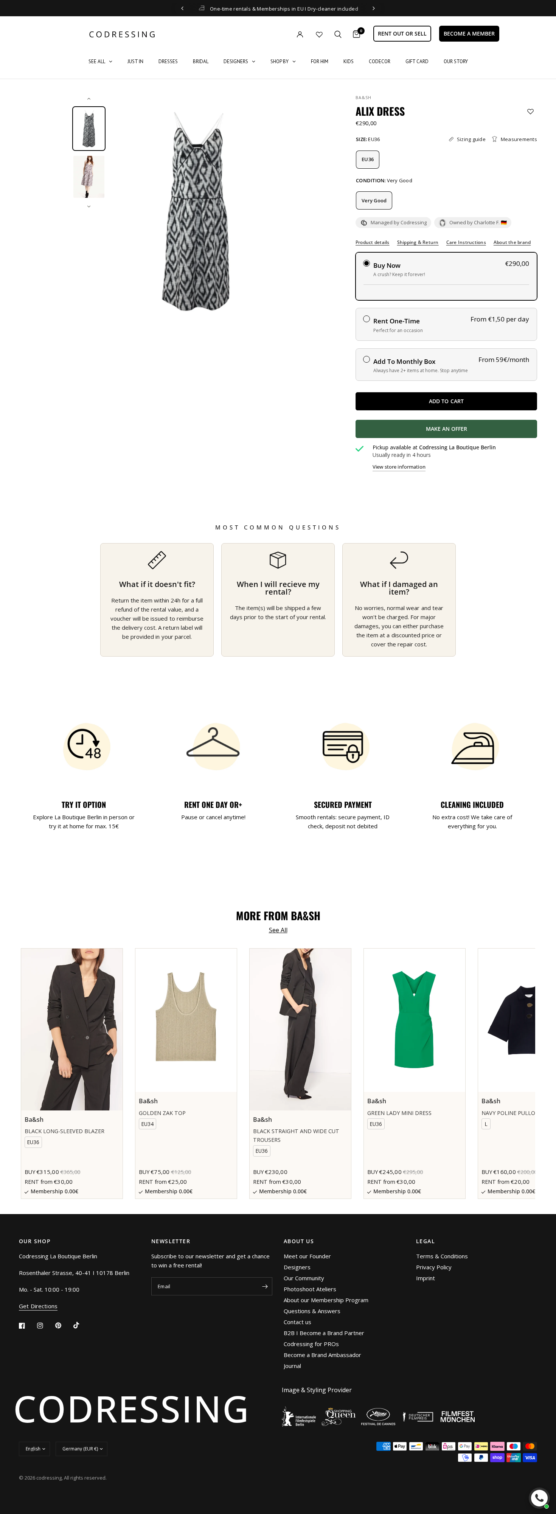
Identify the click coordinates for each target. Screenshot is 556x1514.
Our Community (304, 1278)
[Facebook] (27, 1325)
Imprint (425, 1278)
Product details (373, 242)
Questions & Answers (312, 1311)
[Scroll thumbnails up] (88, 98)
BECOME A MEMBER (469, 33)
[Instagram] (45, 1325)
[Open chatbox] (539, 1498)
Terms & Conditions (442, 1256)
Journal (292, 1366)
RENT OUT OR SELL (402, 33)
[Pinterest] (63, 1325)
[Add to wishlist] (530, 111)
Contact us (297, 1322)
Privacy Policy (434, 1267)
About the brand (512, 242)
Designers (297, 1267)
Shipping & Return (418, 242)
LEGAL (425, 1241)
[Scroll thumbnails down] (88, 206)
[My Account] (284, 34)
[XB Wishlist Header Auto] (319, 34)
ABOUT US (299, 1241)
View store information (399, 467)
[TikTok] (81, 1325)
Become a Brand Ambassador (322, 1355)
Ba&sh (364, 97)
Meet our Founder (307, 1256)
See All (278, 930)
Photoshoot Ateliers (310, 1289)
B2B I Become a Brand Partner (324, 1333)
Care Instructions (466, 242)
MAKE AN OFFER (474, 431)
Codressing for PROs (311, 1344)
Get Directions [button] (38, 1306)
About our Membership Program (326, 1300)
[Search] (338, 34)
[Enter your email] (264, 1286)
